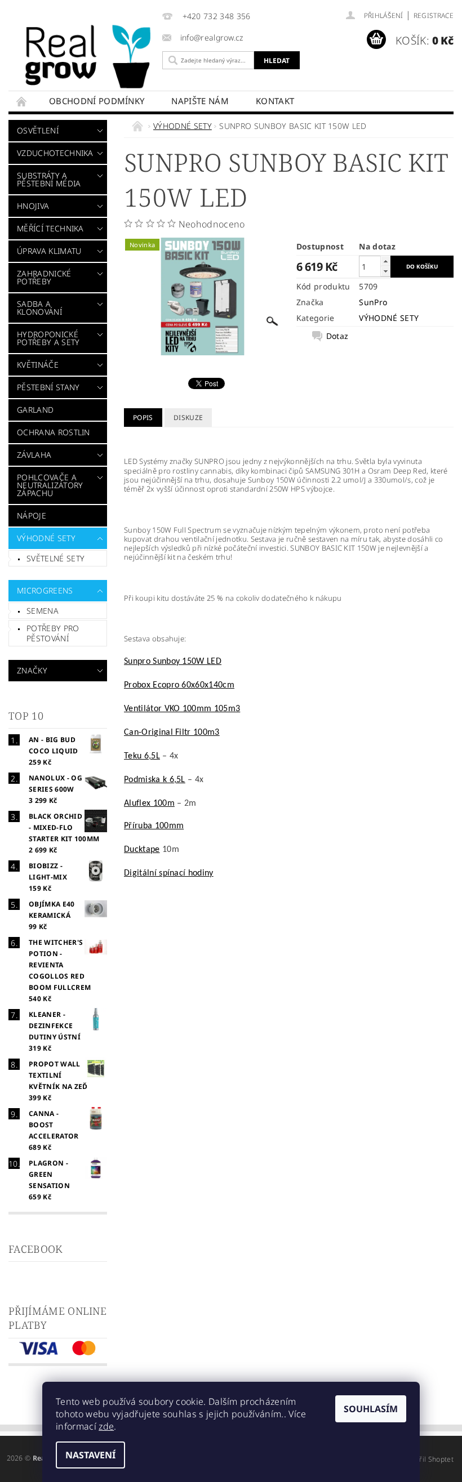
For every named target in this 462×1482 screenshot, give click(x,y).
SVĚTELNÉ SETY (55, 558)
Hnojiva (33, 205)
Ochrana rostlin (53, 432)
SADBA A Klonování (39, 307)
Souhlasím (371, 1409)
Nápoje (31, 515)
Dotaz (337, 336)
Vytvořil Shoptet (428, 1459)
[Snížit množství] (385, 271)
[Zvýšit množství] (385, 261)
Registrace (434, 15)
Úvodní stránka (21, 101)
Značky (32, 670)
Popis (143, 417)
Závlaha (34, 454)
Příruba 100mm (154, 826)
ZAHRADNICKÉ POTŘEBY (44, 277)
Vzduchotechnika (54, 153)
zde (106, 1426)
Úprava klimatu (49, 250)
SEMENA (42, 610)
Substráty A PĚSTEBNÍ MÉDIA (49, 179)
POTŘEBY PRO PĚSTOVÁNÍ (52, 633)
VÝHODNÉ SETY (46, 538)
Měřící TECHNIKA (50, 228)
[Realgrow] (89, 56)
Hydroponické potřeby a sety (48, 338)
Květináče (38, 364)
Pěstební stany (48, 387)
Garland (35, 409)
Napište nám (200, 100)
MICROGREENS (45, 590)
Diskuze (188, 417)
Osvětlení (38, 130)
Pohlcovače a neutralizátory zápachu (50, 485)
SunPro (373, 302)
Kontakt (275, 100)
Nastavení (90, 1455)
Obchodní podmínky (96, 100)
